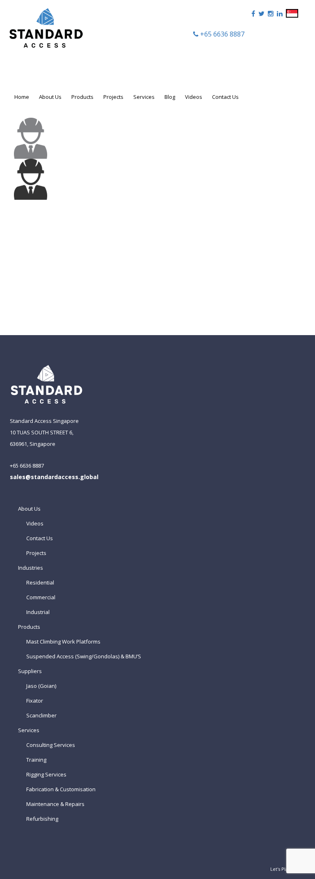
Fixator (34, 700)
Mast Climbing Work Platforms (63, 641)
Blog (169, 96)
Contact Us (225, 96)
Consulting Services (50, 745)
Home (21, 96)
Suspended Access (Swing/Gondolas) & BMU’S (83, 656)
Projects (113, 96)
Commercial (40, 597)
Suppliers (30, 671)
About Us (50, 96)
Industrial (38, 612)
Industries (30, 567)
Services (144, 96)
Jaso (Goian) (41, 686)
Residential (40, 582)
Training (36, 759)
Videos (193, 96)
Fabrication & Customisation (61, 789)
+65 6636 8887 (221, 34)
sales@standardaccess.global (54, 477)
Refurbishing (42, 818)
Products (82, 96)
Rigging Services (46, 774)
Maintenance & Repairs (55, 804)
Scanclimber (41, 715)
